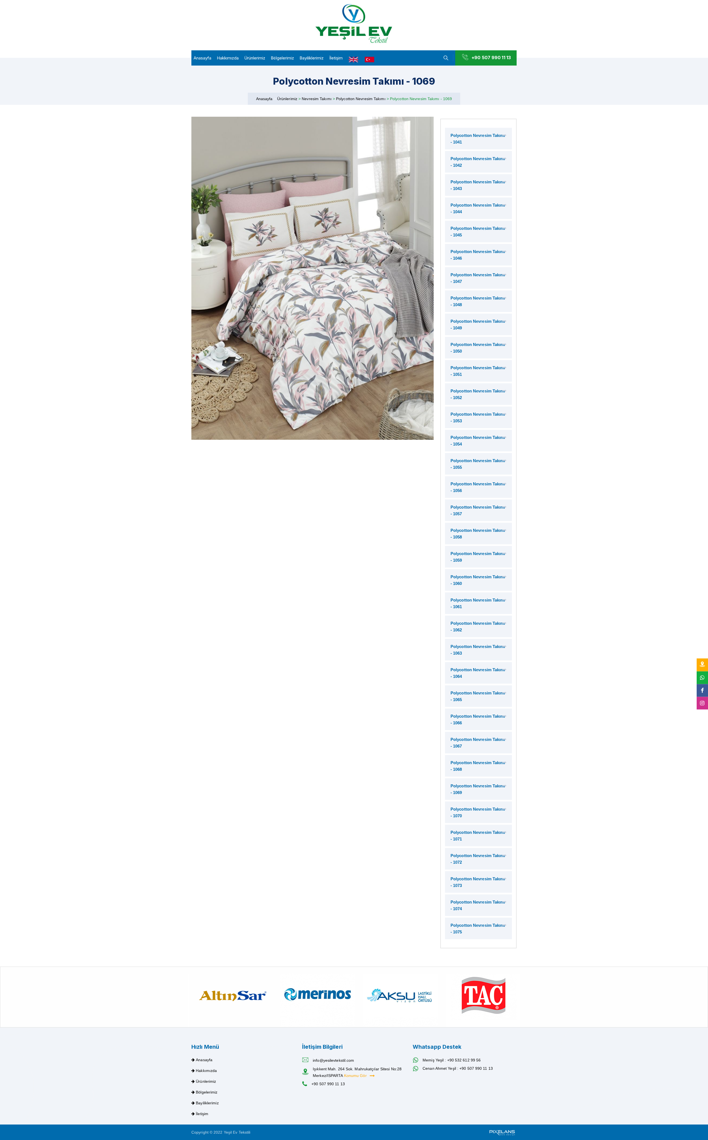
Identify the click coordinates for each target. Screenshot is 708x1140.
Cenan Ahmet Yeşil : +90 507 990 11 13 (458, 1068)
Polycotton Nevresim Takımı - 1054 (478, 440)
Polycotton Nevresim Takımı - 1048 (478, 301)
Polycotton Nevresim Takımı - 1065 (478, 696)
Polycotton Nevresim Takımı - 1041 (478, 138)
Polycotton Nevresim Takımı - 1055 (478, 464)
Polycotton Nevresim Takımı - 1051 (478, 371)
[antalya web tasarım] (501, 1132)
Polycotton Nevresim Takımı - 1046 (478, 255)
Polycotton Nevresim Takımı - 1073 (478, 882)
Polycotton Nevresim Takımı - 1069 (478, 789)
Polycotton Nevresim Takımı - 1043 (478, 185)
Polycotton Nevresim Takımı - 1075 (478, 928)
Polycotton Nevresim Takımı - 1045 (478, 231)
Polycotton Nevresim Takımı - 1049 (478, 324)
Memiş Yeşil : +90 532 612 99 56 (452, 1060)
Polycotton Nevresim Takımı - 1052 (478, 394)
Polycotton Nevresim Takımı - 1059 (478, 557)
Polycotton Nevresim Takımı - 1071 (478, 835)
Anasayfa (202, 58)
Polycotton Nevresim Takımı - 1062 (478, 626)
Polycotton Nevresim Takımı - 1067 (478, 742)
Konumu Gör (356, 1075)
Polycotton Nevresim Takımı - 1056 (478, 487)
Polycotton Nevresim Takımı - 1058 (478, 533)
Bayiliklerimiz (312, 58)
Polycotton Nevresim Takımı (361, 99)
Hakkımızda (228, 58)
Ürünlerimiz (254, 58)
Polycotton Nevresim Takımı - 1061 (478, 603)
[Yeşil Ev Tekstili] (354, 24)
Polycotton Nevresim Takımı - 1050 (478, 347)
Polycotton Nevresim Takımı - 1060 (478, 580)
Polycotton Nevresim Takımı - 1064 (478, 673)
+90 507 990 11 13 (491, 57)
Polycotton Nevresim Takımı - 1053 (478, 417)
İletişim (336, 58)
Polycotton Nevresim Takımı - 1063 (478, 649)
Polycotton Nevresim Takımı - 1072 (478, 859)
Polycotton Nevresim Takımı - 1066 (478, 719)
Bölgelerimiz (282, 58)
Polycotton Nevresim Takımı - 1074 (478, 905)
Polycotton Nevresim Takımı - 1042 (478, 162)
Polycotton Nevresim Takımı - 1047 (478, 278)
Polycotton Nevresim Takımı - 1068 (478, 766)
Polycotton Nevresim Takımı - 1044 (478, 208)
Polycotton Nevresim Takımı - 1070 (478, 812)
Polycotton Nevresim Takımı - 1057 (478, 510)
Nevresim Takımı (317, 99)
